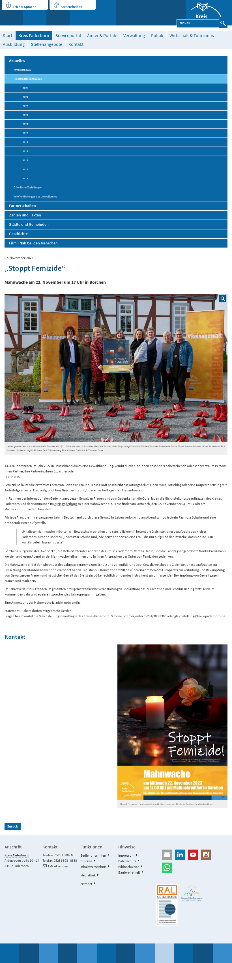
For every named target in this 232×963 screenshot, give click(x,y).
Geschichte (18, 233)
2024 (25, 96)
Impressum (126, 855)
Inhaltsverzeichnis (93, 867)
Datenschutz (127, 861)
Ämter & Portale (102, 35)
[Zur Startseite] (209, 12)
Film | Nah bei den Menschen (33, 243)
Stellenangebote (46, 44)
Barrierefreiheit (71, 7)
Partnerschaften (22, 205)
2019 (25, 142)
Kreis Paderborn (33, 35)
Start (7, 35)
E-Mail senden (58, 866)
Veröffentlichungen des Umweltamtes (35, 196)
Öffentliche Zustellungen (28, 187)
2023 (25, 106)
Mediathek (88, 875)
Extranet (86, 884)
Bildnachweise (128, 867)
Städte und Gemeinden (29, 224)
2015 (25, 178)
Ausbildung (14, 44)
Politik (157, 35)
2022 (25, 115)
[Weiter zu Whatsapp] (192, 868)
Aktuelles (17, 60)
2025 (25, 87)
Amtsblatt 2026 (22, 70)
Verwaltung (134, 35)
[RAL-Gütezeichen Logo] (167, 905)
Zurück (12, 826)
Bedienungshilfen (93, 855)
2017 (25, 160)
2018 (25, 151)
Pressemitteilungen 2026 (28, 79)
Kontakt (75, 44)
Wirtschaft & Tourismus (191, 35)
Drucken (86, 861)
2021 (25, 124)
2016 (25, 169)
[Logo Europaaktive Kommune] (192, 893)
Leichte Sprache (24, 7)
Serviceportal (68, 35)
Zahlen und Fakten (25, 215)
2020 (25, 133)
